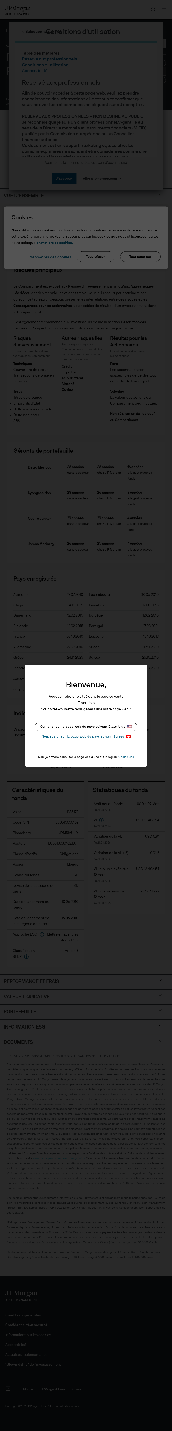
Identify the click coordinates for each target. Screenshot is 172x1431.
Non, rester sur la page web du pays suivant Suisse (83, 736)
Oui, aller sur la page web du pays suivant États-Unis (82, 726)
